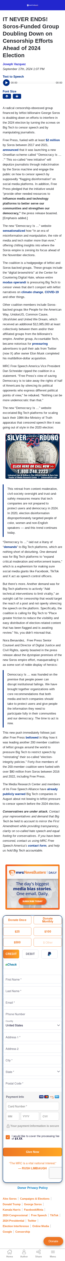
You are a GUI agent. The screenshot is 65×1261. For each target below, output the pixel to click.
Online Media (40, 1226)
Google (7, 1231)
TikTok (54, 1215)
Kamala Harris (12, 1209)
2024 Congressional (15, 1215)
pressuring (40, 343)
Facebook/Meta (33, 1209)
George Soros (33, 1204)
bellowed (32, 737)
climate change (32, 292)
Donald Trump (12, 1204)
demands (10, 547)
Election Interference (16, 1226)
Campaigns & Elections (34, 1198)
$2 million (53, 140)
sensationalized (14, 230)
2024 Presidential (13, 1220)
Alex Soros (10, 1198)
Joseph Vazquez (14, 64)
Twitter (32, 1220)
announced (10, 150)
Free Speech (39, 1215)
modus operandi (14, 282)
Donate (53, 1241)
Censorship (22, 1231)
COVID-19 (52, 292)
